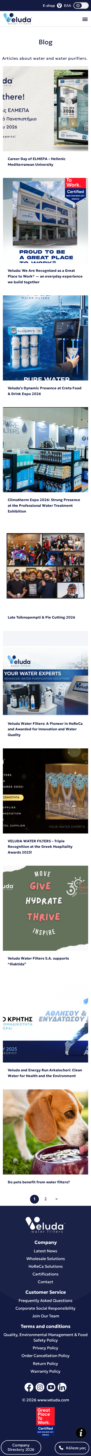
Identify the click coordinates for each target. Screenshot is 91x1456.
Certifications (45, 1274)
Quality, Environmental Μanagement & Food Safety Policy (46, 1337)
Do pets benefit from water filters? (39, 1182)
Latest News (45, 1250)
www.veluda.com (53, 1399)
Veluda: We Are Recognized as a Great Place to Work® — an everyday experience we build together (45, 276)
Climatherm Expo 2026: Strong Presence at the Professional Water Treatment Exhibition (44, 505)
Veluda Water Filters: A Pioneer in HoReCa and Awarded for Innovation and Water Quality (45, 729)
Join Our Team (45, 1315)
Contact (45, 1281)
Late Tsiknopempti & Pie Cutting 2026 (41, 617)
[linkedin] (62, 1390)
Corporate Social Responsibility (45, 1308)
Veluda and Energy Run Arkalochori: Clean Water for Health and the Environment (45, 1073)
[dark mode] (81, 5)
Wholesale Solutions (45, 1258)
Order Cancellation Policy (45, 1355)
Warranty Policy (45, 1371)
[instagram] (40, 1390)
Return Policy (45, 1363)
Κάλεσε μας (76, 1448)
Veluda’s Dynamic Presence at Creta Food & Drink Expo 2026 (45, 391)
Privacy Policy (45, 1347)
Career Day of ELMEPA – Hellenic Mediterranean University (37, 162)
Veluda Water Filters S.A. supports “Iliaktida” (38, 961)
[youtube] (51, 1390)
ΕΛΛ (67, 5)
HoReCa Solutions (45, 1266)
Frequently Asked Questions (45, 1300)
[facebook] (29, 1390)
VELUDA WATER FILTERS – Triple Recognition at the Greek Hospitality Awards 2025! (40, 846)
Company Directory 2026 (21, 1447)
